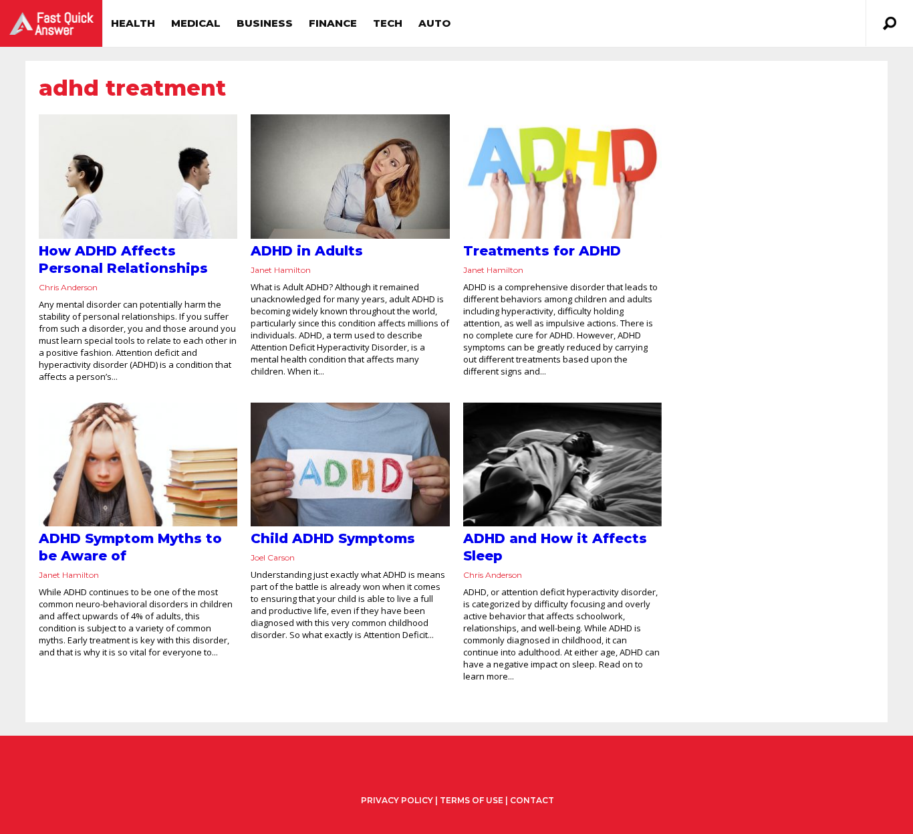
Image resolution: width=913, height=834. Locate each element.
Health (133, 23)
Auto (434, 23)
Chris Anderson (68, 287)
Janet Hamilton (281, 270)
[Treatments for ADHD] (562, 176)
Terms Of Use (471, 800)
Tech (387, 23)
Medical (196, 23)
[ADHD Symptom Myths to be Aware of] (138, 465)
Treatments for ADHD (542, 251)
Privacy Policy (397, 801)
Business (265, 23)
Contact (532, 800)
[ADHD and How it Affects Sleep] (562, 465)
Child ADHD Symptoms (333, 538)
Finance (333, 23)
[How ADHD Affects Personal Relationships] (138, 176)
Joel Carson (273, 557)
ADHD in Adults (307, 251)
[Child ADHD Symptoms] (350, 465)
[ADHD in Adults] (350, 176)
